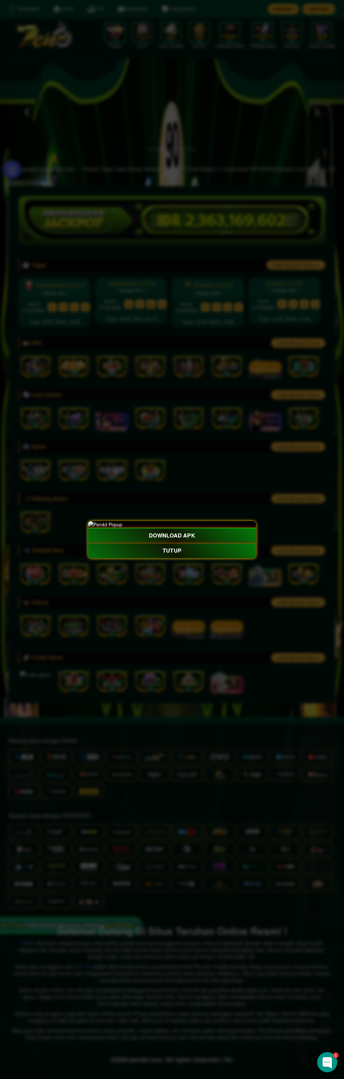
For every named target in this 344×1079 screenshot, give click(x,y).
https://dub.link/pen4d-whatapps (279, 1006)
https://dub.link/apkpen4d (264, 995)
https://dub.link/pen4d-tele (302, 1016)
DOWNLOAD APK (172, 535)
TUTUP (172, 550)
